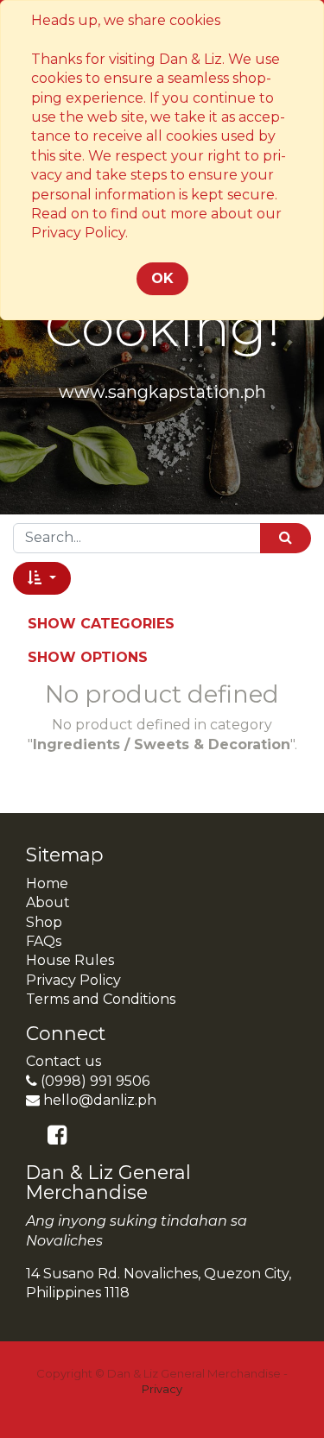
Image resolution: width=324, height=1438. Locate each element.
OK (162, 278)
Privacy (162, 1389)
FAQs (43, 941)
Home (47, 883)
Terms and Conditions (100, 999)
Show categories (101, 623)
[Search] (285, 538)
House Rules (70, 960)
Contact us (63, 1061)
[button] (42, 578)
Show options (88, 657)
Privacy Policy (73, 980)
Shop (44, 922)
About (48, 902)
